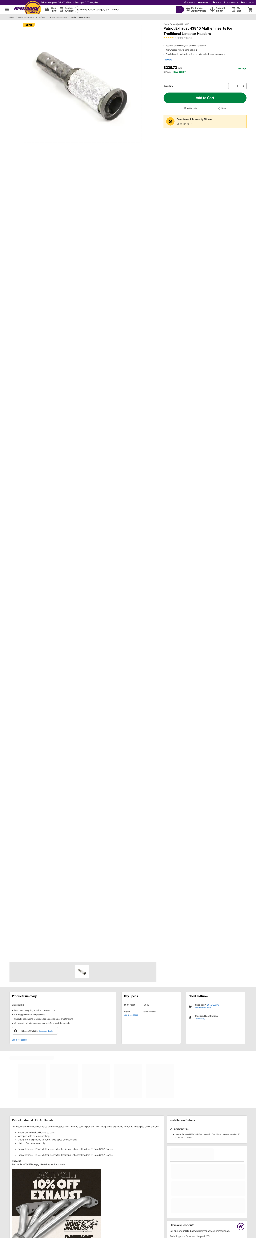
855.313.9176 (213, 1005)
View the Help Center (203, 1007)
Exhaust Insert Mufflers (58, 17)
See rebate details (46, 1031)
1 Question (188, 38)
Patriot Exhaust (170, 24)
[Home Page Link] (27, 9)
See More (168, 59)
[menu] (6, 9)
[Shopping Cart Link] (250, 9)
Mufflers (42, 17)
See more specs (131, 1015)
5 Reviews (179, 38)
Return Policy (200, 1019)
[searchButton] (179, 9)
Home (11, 17)
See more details (19, 1039)
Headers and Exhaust (26, 17)
